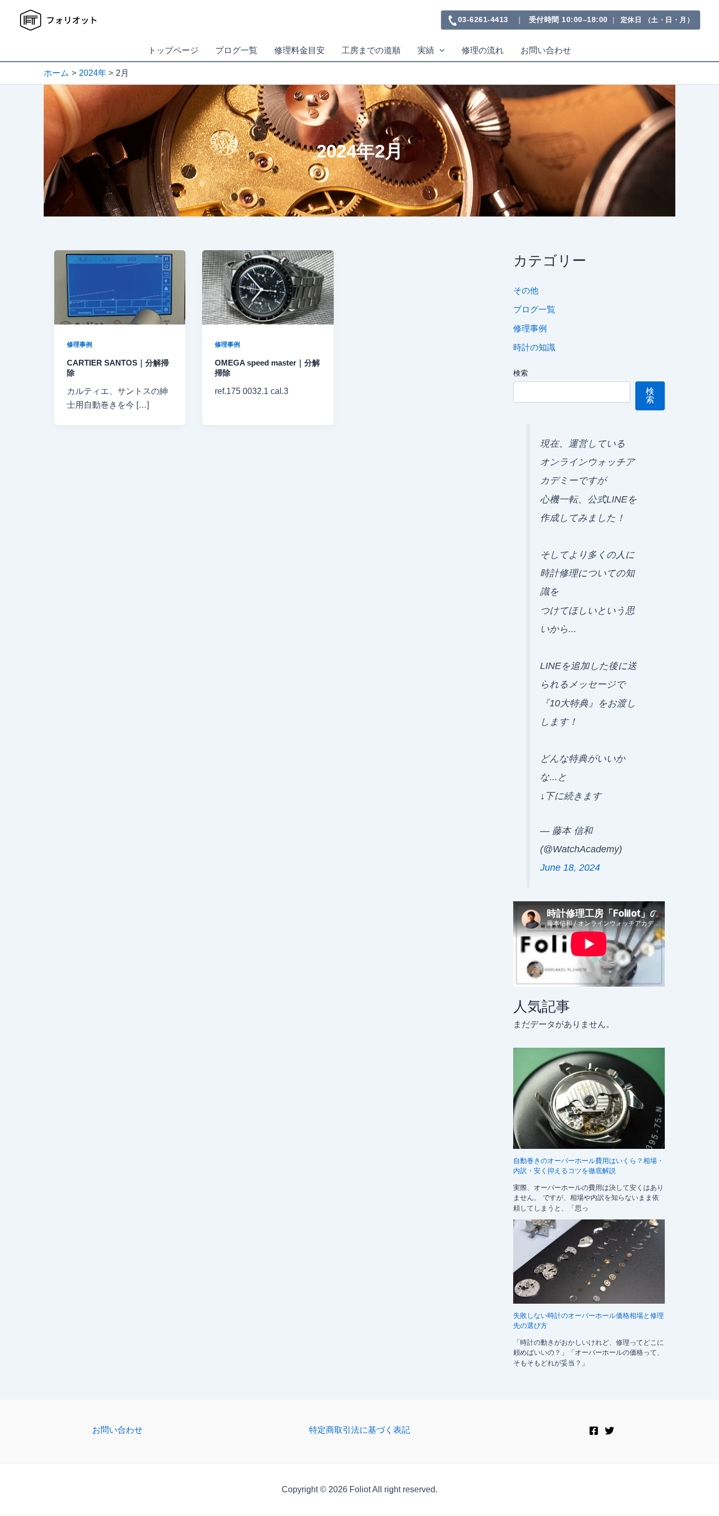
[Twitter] (609, 1430)
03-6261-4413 (483, 19)
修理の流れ (483, 50)
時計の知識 (534, 347)
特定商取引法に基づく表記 (359, 1429)
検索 (520, 373)
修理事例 (79, 344)
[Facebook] (593, 1430)
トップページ (173, 50)
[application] (439, 50)
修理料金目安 (299, 50)
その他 (525, 290)
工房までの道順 (371, 50)
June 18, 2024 (570, 867)
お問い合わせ (546, 50)
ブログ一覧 (236, 50)
